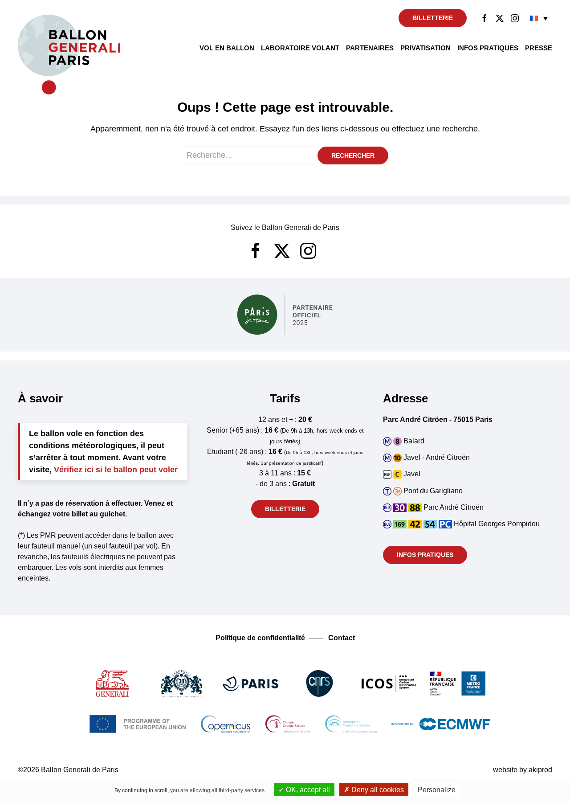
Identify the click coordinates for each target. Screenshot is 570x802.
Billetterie (432, 17)
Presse (538, 48)
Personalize (437, 790)
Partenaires (370, 48)
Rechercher (353, 155)
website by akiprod (522, 769)
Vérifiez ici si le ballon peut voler (116, 469)
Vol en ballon (227, 48)
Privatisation (425, 48)
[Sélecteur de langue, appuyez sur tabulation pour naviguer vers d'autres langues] (538, 18)
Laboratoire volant (300, 48)
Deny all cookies (377, 790)
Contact (341, 638)
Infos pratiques (487, 48)
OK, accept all (307, 790)
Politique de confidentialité (260, 638)
